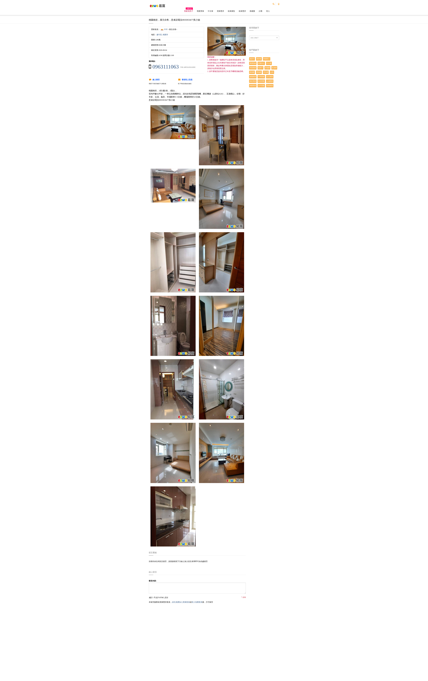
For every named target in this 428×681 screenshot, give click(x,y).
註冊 (260, 11)
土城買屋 (270, 81)
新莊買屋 (253, 81)
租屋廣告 (231, 11)
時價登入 (266, 59)
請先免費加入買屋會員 (181, 602)
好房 (272, 72)
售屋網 (274, 68)
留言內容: (152, 581)
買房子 (252, 59)
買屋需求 (220, 11)
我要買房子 (188, 10)
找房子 (260, 68)
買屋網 (259, 72)
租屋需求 (242, 11)
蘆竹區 (159, 35)
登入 (268, 11)
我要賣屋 (200, 11)
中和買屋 (261, 77)
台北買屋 (270, 77)
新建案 (252, 11)
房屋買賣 (253, 68)
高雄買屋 (270, 85)
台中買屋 (261, 85)
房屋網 (267, 68)
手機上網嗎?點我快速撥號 (187, 67)
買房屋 (259, 59)
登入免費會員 (197, 602)
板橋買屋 (253, 77)
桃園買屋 (253, 85)
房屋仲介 (261, 63)
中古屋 (210, 11)
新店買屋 (261, 81)
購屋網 (252, 72)
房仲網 (265, 72)
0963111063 (165, 67)
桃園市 (165, 35)
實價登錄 (253, 63)
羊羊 (166, 29)
